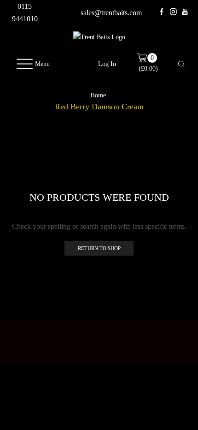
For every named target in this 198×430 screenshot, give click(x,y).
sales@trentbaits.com (111, 13)
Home (98, 95)
